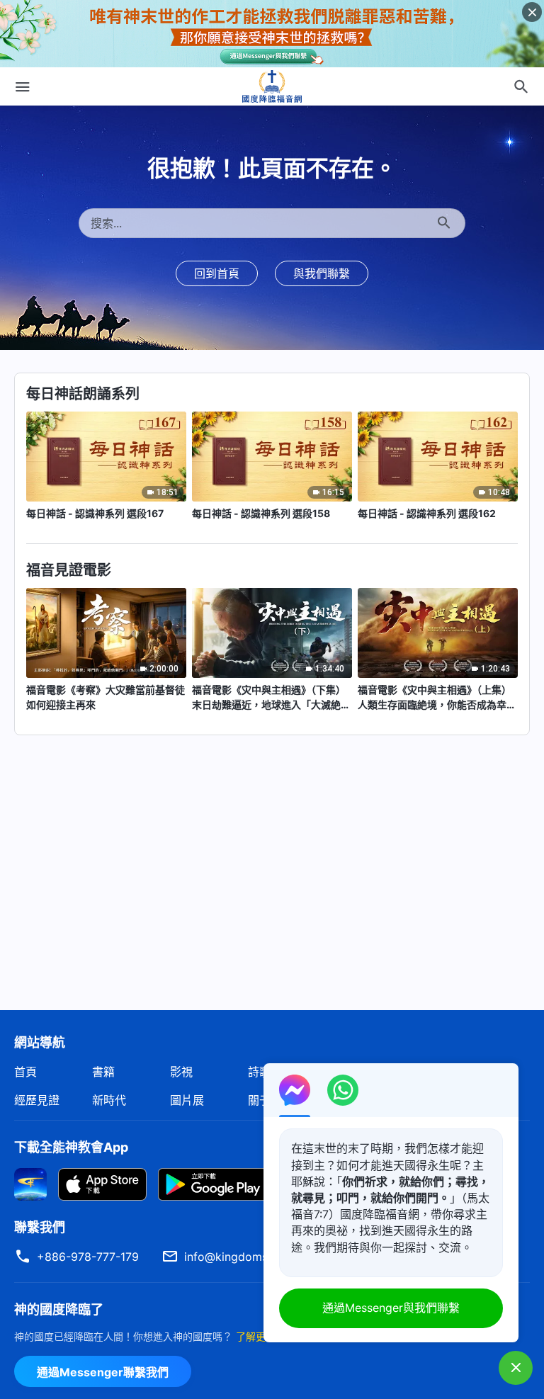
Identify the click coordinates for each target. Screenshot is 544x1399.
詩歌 (259, 1072)
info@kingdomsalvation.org (258, 1257)
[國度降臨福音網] (272, 86)
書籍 (103, 1072)
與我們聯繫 (321, 273)
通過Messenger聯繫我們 (103, 1372)
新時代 (109, 1100)
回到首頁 (216, 273)
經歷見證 (37, 1100)
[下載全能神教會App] (30, 1183)
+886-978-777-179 (88, 1257)
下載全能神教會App (71, 1147)
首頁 (25, 1072)
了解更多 (256, 1336)
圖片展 (187, 1100)
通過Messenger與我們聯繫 (391, 1308)
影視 (181, 1072)
